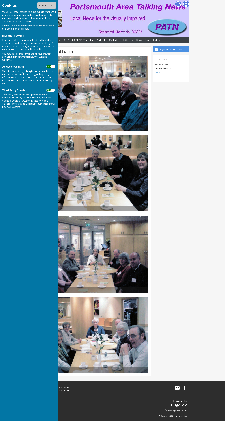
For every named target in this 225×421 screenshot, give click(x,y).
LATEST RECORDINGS (74, 40)
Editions (127, 40)
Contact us (114, 40)
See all (157, 72)
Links (147, 40)
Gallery (156, 40)
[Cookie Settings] (178, 4)
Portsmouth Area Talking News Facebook (184, 388)
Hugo (179, 405)
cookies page (21, 28)
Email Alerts (162, 64)
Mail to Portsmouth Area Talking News (177, 388)
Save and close (46, 5)
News (139, 40)
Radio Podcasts (98, 40)
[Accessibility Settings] (186, 4)
